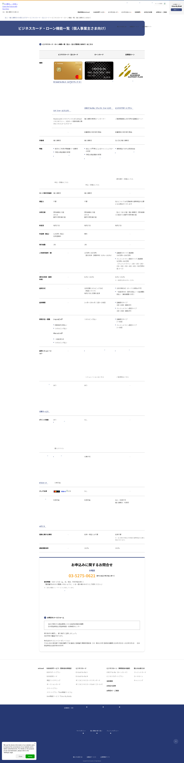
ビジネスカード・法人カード (40, 17)
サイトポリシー (81, 731)
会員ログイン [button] (176, 9)
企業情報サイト (105, 757)
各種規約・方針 (69, 708)
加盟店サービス (91, 757)
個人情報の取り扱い (96, 731)
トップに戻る (175, 741)
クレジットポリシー (113, 731)
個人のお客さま (77, 757)
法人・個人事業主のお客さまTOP (16, 17)
